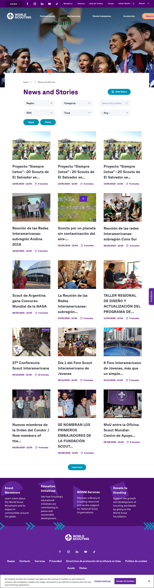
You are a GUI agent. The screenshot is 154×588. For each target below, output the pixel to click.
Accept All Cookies (125, 581)
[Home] (19, 13)
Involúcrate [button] (129, 16)
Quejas (11, 561)
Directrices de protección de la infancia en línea (93, 561)
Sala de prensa (96, 4)
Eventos (81, 4)
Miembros (68, 4)
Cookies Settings (102, 581)
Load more (77, 467)
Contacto (24, 561)
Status (83, 568)
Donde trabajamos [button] (102, 16)
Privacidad (55, 561)
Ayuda (71, 568)
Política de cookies (136, 561)
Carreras (40, 561)
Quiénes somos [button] (47, 16)
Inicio (26, 82)
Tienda (111, 4)
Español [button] (13, 3)
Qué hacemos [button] (73, 16)
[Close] (149, 581)
